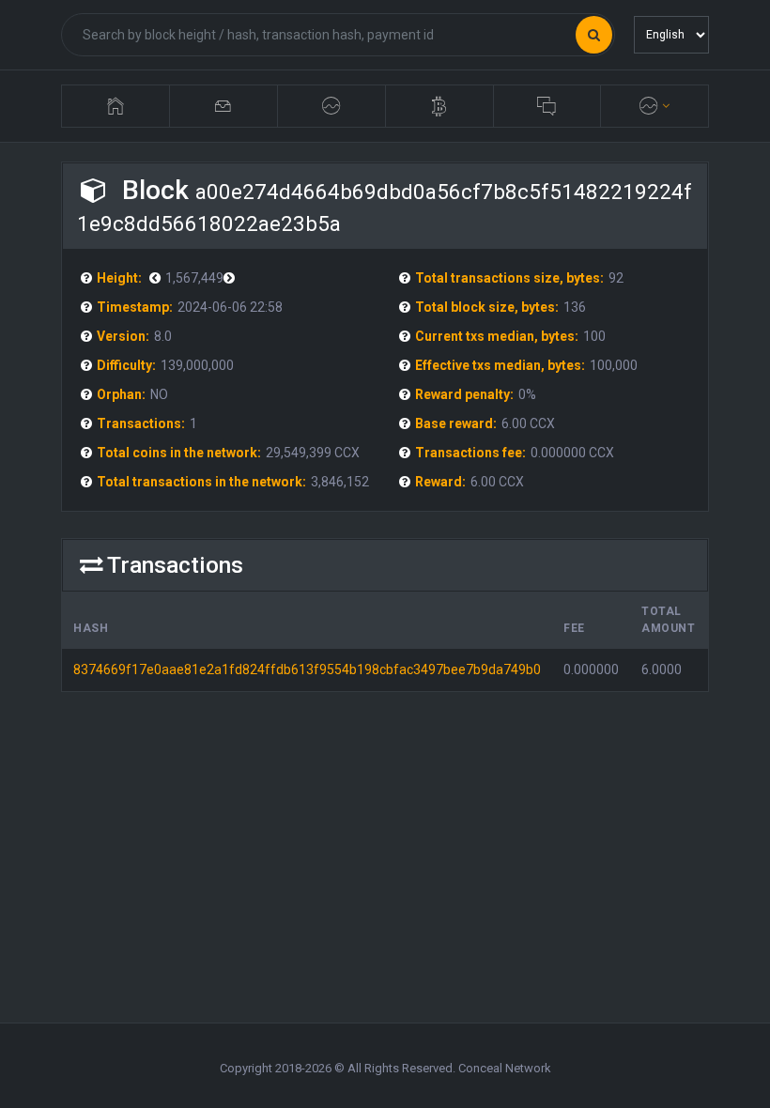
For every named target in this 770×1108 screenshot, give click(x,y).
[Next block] (157, 277)
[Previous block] (231, 277)
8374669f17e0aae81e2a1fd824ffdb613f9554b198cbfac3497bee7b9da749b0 (307, 669)
